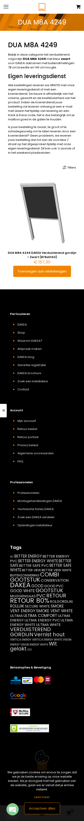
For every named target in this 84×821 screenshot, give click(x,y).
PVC (41, 596)
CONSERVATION (55, 580)
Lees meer (42, 797)
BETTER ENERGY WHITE (38, 561)
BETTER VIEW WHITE (56, 570)
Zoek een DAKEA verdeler (36, 517)
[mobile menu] (6, 7)
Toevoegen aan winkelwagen (42, 271)
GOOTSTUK (49, 590)
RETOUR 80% (29, 600)
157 (12, 556)
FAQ (20, 461)
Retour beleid (27, 429)
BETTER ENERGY (28, 556)
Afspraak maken (29, 349)
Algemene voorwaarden (35, 453)
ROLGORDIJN (61, 601)
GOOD (37, 586)
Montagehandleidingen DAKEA (39, 501)
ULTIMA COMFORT (40, 615)
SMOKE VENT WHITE (54, 611)
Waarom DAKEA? (29, 341)
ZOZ (29, 649)
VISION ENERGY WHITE (34, 644)
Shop (21, 333)
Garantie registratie (31, 365)
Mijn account (26, 421)
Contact (23, 389)
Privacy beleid (27, 445)
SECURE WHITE (37, 606)
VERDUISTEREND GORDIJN (30, 631)
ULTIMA (16, 615)
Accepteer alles (42, 808)
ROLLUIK (17, 606)
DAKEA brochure (29, 373)
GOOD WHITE (22, 591)
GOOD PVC (54, 586)
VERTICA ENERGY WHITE (47, 639)
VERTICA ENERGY (20, 639)
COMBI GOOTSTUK (34, 577)
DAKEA (22, 324)
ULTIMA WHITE (48, 624)
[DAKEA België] (42, 6)
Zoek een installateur (32, 381)
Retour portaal (28, 437)
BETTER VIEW (31, 570)
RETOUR (56, 595)
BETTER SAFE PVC (34, 565)
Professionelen (28, 493)
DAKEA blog (25, 357)
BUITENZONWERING (24, 575)
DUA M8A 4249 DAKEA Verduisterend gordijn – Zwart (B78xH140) (42, 255)
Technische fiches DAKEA (35, 509)
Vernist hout (49, 634)
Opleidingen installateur (34, 525)
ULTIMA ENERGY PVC (42, 620)
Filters (72, 167)
